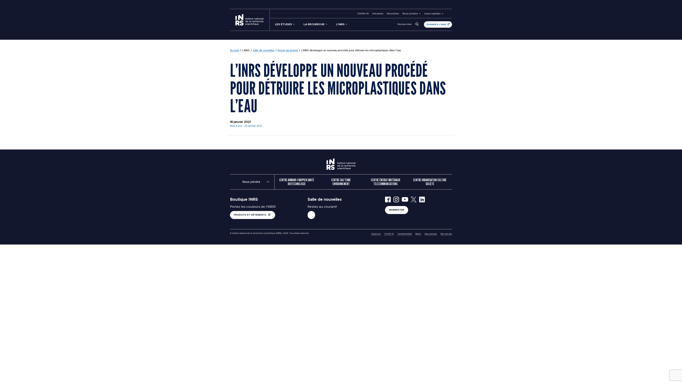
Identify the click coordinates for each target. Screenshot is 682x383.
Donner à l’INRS (436, 24)
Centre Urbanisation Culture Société (429, 182)
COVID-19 (363, 14)
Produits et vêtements (250, 215)
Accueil (234, 50)
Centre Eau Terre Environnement (341, 182)
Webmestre (396, 210)
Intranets (377, 14)
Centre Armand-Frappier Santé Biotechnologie (296, 182)
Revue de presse (288, 50)
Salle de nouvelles (263, 50)
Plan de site (446, 234)
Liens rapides (432, 14)
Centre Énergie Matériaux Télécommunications (385, 182)
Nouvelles (393, 14)
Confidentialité (404, 234)
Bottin (418, 234)
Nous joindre (410, 14)
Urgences (376, 234)
